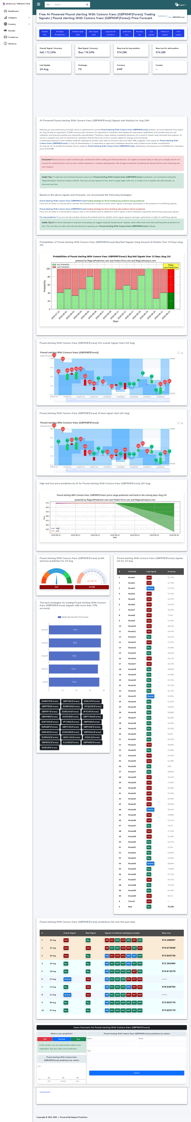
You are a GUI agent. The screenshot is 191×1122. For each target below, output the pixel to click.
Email (141, 1038)
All (48, 5)
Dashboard (162, 16)
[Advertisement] (111, 97)
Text (89, 1051)
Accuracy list (139, 33)
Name (89, 1038)
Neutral (61, 1039)
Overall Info (45, 33)
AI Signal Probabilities (60, 33)
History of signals (165, 33)
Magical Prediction (18, 4)
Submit (137, 1073)
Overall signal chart (78, 33)
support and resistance (111, 33)
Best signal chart (93, 33)
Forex (169, 17)
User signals (179, 33)
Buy (78, 1039)
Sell (45, 1039)
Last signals (151, 33)
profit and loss (127, 33)
